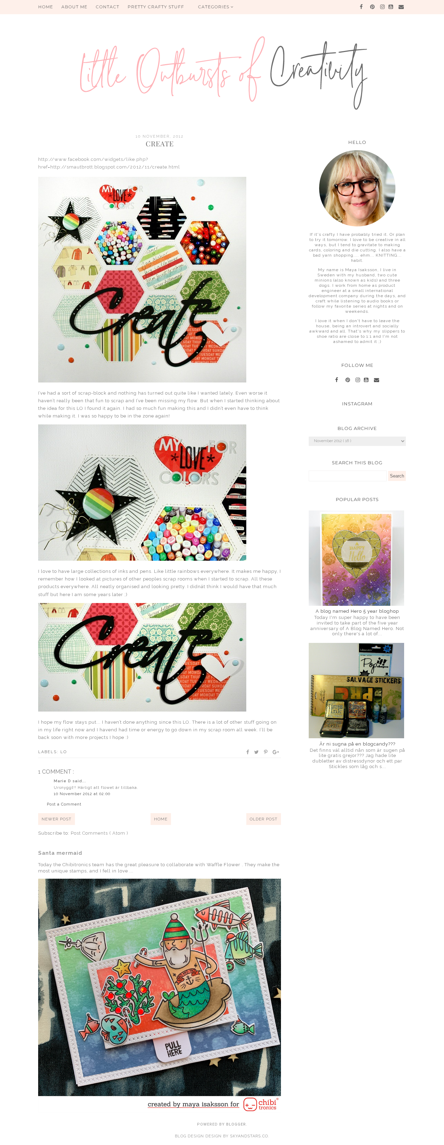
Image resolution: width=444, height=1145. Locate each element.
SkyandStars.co (249, 1136)
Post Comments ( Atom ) (99, 833)
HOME (45, 6)
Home (161, 819)
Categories (214, 6)
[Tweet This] (257, 752)
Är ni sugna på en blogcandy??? (357, 744)
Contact (107, 6)
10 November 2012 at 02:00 (82, 794)
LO (63, 752)
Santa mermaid (60, 853)
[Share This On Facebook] (248, 752)
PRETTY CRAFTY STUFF (156, 6)
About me (74, 6)
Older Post (264, 819)
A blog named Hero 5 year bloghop (357, 611)
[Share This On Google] (276, 752)
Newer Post (56, 819)
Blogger (236, 1124)
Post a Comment (64, 804)
